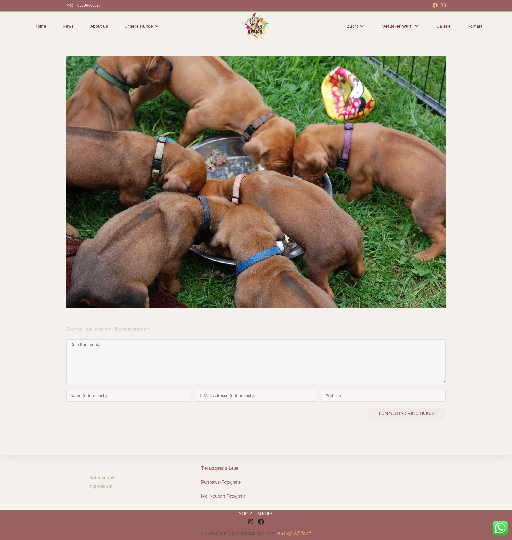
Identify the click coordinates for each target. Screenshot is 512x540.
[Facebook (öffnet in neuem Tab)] (435, 6)
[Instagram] (250, 522)
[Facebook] (261, 522)
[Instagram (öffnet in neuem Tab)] (442, 6)
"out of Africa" (293, 533)
